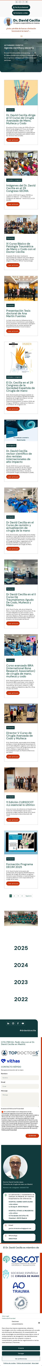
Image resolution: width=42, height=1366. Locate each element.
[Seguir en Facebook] (23, 2)
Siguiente (29, 896)
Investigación (11, 445)
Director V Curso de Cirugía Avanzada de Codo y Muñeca (19, 735)
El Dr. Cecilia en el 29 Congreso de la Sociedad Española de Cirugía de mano (20, 387)
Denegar (21, 1353)
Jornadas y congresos (14, 180)
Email (3, 1082)
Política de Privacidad (9, 1130)
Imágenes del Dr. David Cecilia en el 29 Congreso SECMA (20, 188)
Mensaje (4, 1091)
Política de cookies (10, 1363)
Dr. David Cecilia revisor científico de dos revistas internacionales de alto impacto (19, 456)
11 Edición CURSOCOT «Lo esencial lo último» (20, 803)
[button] (39, 1323)
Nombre (4, 1074)
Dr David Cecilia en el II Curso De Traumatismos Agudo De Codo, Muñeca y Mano (21, 600)
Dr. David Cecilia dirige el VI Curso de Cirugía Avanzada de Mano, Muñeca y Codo (20, 119)
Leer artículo (13, 140)
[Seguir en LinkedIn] (16, 2)
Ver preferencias (21, 1359)
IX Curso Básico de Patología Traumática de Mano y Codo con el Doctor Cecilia (21, 248)
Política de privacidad (24, 1363)
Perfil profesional (21, 7)
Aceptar (21, 1348)
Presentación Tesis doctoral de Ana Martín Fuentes (18, 313)
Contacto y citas (21, 13)
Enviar (33, 1136)
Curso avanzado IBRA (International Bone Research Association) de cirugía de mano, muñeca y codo (20, 671)
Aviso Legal (5, 1316)
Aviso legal (35, 1363)
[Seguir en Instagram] (20, 2)
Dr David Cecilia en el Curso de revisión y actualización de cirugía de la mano (20, 526)
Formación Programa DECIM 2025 (19, 865)
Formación (10, 110)
